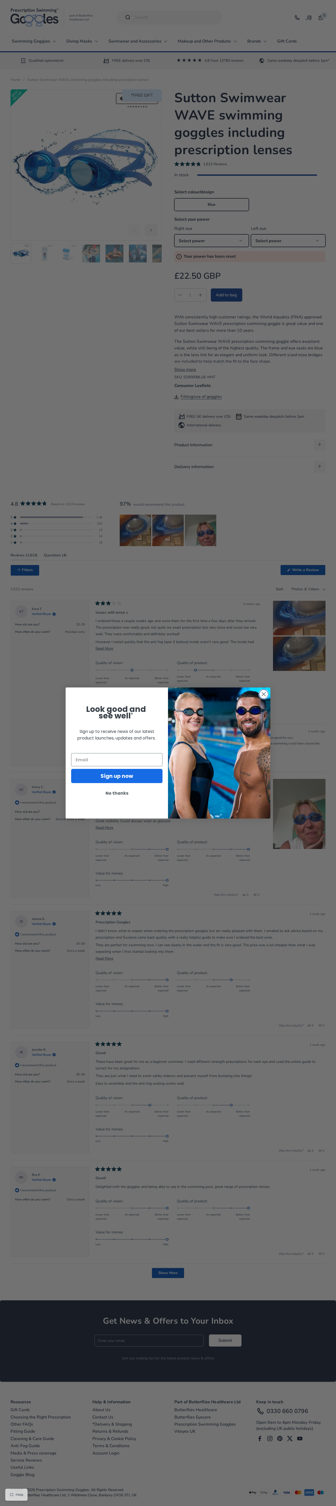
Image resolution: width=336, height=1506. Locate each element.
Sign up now (117, 776)
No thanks (117, 793)
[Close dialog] (263, 694)
